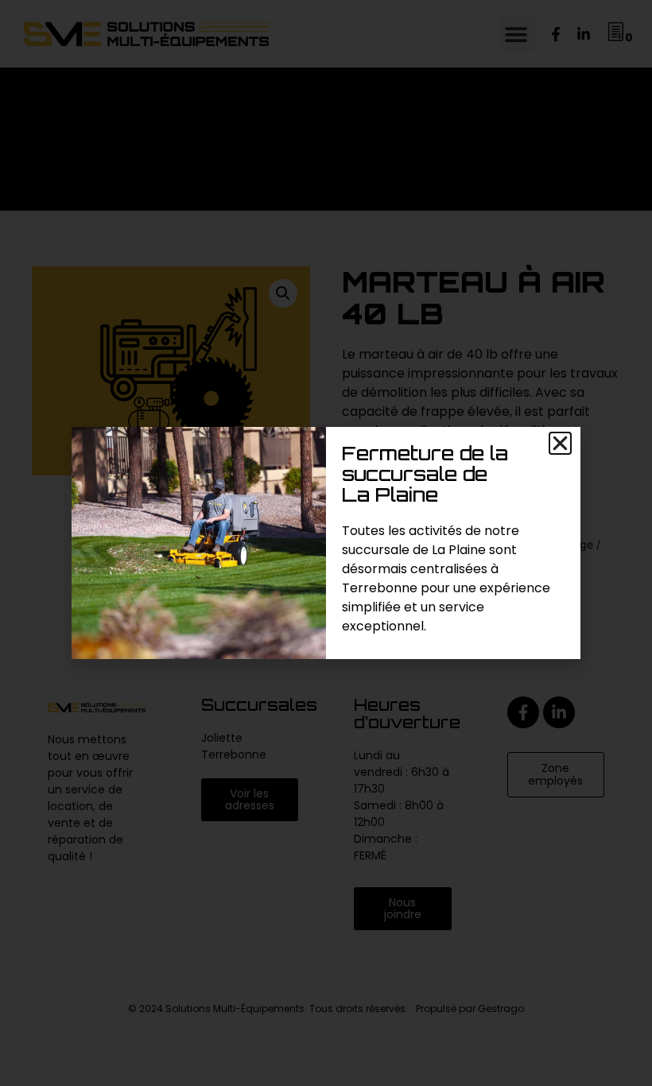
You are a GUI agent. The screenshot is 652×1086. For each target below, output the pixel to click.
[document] (326, 543)
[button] (560, 443)
